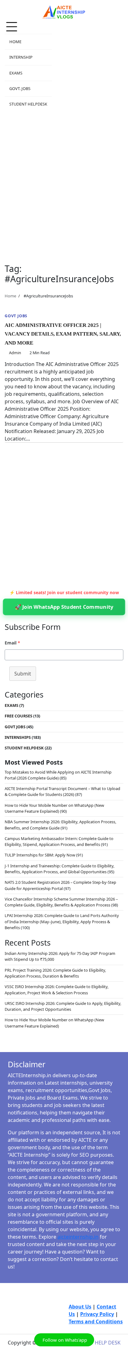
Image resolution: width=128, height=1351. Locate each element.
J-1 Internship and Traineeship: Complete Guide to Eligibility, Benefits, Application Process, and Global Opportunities (59, 868)
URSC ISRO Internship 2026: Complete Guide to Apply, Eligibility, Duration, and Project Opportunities (63, 1006)
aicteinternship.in (77, 1236)
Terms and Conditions (96, 1321)
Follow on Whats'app (64, 1340)
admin (15, 352)
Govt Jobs (16, 316)
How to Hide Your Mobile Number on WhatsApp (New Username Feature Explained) (54, 808)
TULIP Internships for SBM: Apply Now (40, 855)
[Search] (118, 65)
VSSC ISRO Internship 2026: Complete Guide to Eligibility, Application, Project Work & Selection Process (56, 989)
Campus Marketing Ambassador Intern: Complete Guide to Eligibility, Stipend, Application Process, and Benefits (59, 841)
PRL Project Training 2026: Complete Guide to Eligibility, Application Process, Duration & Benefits (55, 973)
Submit (22, 673)
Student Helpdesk (24, 748)
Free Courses (18, 716)
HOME (15, 41)
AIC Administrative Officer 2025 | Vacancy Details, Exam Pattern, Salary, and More (63, 334)
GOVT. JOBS (19, 88)
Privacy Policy (97, 1314)
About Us (80, 1306)
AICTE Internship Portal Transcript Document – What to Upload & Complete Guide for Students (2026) (62, 791)
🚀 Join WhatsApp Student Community (64, 606)
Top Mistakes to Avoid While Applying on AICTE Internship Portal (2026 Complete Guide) (58, 775)
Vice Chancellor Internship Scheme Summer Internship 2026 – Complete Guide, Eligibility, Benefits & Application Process (61, 902)
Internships (18, 737)
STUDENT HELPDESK (28, 104)
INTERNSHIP (21, 57)
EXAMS (15, 73)
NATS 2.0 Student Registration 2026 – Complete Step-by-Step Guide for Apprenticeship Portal (60, 885)
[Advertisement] (64, 184)
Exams (11, 705)
